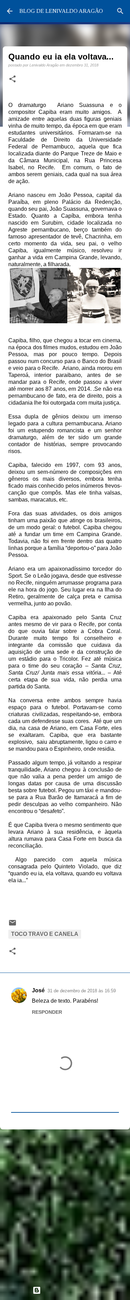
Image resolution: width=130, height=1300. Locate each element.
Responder (47, 1012)
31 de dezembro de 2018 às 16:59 (81, 990)
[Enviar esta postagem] (12, 925)
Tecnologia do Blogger (69, 1290)
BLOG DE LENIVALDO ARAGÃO (61, 11)
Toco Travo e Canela (44, 934)
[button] (12, 79)
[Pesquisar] (120, 11)
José (38, 990)
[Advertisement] (65, 1205)
